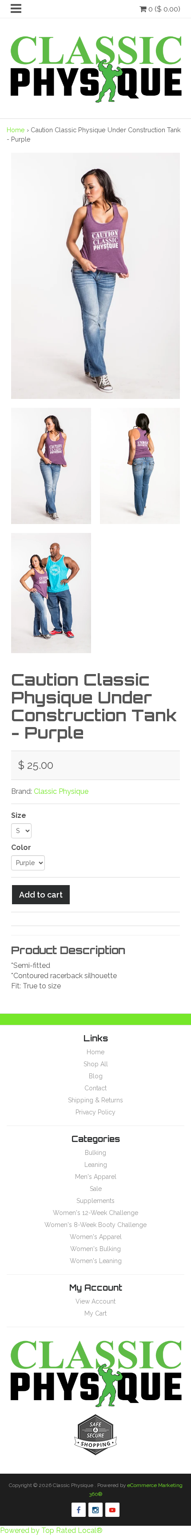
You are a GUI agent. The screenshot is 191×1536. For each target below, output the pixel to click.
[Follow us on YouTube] (112, 1510)
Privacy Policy (95, 1112)
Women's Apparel (96, 1236)
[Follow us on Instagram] (95, 1510)
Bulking (95, 1152)
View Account (95, 1301)
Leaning (95, 1164)
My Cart (95, 1313)
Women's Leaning (96, 1260)
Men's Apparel (95, 1176)
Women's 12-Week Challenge (95, 1212)
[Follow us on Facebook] (79, 1510)
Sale (96, 1188)
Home (16, 130)
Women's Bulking (95, 1248)
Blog (96, 1076)
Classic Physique (61, 791)
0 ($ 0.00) (163, 8)
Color (21, 847)
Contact (95, 1088)
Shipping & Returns (95, 1100)
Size (18, 815)
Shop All (96, 1064)
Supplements (95, 1200)
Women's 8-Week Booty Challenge (95, 1224)
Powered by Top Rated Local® (51, 1530)
